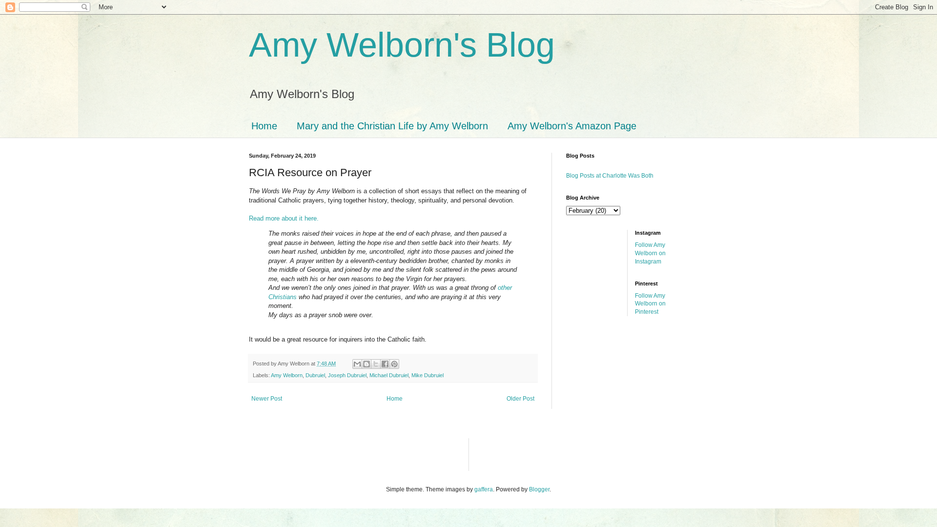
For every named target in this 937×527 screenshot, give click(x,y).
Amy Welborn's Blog (402, 45)
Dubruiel (315, 375)
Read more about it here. (284, 218)
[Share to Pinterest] (394, 364)
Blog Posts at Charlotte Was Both (609, 175)
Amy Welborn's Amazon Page (572, 126)
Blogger (539, 489)
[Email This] (357, 364)
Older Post (520, 398)
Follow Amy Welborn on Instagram (650, 253)
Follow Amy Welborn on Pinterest (650, 304)
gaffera (483, 489)
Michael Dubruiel (388, 375)
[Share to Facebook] (385, 364)
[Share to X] (376, 364)
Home (264, 126)
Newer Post (266, 398)
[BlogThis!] (366, 364)
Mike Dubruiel (427, 375)
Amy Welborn (287, 375)
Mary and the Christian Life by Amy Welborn (392, 126)
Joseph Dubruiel (347, 375)
